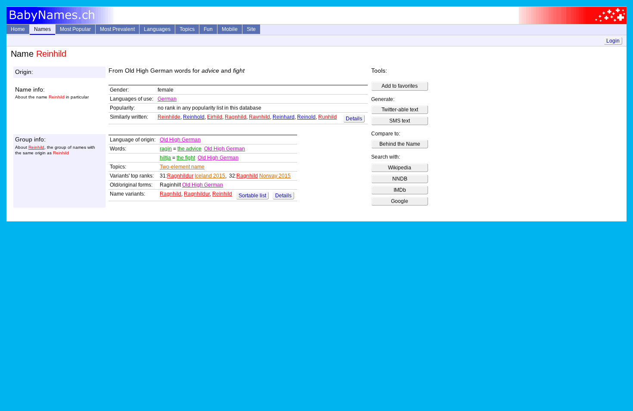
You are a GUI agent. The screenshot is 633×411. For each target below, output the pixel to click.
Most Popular (75, 29)
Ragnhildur (180, 176)
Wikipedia (399, 168)
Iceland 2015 (210, 176)
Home (18, 29)
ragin (166, 149)
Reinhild (36, 147)
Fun (208, 29)
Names (42, 29)
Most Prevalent (117, 29)
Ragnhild (235, 117)
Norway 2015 (275, 176)
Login (613, 41)
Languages (157, 29)
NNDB (399, 179)
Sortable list (252, 196)
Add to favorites (400, 86)
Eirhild (214, 117)
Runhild (327, 117)
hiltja (165, 158)
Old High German (180, 140)
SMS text (399, 121)
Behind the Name (399, 144)
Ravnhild (259, 117)
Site (251, 29)
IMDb (400, 190)
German (167, 99)
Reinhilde (169, 117)
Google (399, 201)
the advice (189, 149)
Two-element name (182, 167)
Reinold (306, 117)
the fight (186, 158)
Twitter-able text (400, 110)
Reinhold (194, 117)
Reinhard (284, 117)
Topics (187, 29)
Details (354, 119)
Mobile (230, 29)
